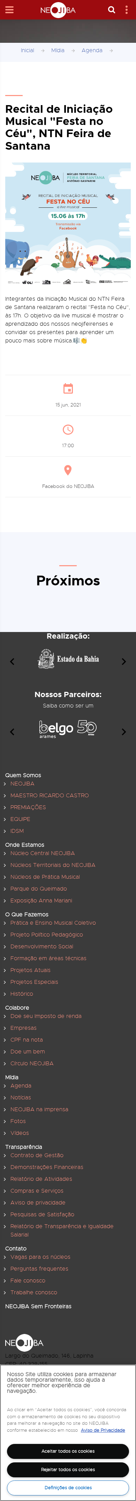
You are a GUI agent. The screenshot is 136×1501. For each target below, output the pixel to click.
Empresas (23, 1028)
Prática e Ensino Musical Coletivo (53, 922)
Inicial (27, 50)
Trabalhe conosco (33, 1292)
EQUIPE (20, 819)
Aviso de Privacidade (103, 1430)
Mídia (58, 50)
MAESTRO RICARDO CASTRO (49, 795)
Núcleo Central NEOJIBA (42, 853)
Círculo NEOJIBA (32, 1063)
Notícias (20, 1097)
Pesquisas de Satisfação (42, 1214)
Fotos (18, 1121)
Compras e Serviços (36, 1190)
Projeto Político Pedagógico (46, 934)
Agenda (92, 50)
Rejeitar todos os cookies (68, 1469)
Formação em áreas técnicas (48, 958)
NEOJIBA (22, 783)
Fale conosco (27, 1280)
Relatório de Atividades (41, 1179)
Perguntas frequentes (39, 1268)
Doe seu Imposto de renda (46, 1016)
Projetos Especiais (34, 982)
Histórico (21, 993)
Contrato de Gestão (36, 1155)
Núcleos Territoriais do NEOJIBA (53, 865)
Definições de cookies (68, 1488)
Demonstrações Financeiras (46, 1167)
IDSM (17, 831)
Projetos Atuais (30, 970)
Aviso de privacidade (38, 1202)
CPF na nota (26, 1039)
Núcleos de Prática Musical (45, 877)
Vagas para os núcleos (40, 1257)
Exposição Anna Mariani (41, 900)
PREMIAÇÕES (28, 807)
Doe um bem (27, 1051)
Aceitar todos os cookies (68, 1451)
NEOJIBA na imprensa (39, 1109)
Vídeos (19, 1133)
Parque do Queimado (38, 888)
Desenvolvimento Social (41, 946)
